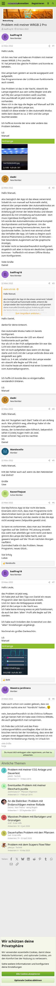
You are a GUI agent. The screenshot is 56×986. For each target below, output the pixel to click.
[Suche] (53, 3)
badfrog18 (8, 29)
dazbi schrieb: (9, 289)
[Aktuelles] (48, 3)
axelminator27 (14, 792)
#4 (53, 409)
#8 (53, 699)
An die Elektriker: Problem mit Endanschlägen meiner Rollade (26, 802)
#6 (53, 502)
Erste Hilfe (17, 823)
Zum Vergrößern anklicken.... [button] (28, 313)
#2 (53, 188)
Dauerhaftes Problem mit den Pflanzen (31, 832)
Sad (9, 835)
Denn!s (11, 807)
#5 (53, 460)
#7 (53, 582)
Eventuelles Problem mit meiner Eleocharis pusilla (27, 787)
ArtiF (10, 823)
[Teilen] (49, 46)
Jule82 (10, 776)
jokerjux (11, 847)
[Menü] (3, 3)
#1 (53, 46)
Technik (17, 776)
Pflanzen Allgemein (29, 792)
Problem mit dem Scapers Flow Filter (29, 844)
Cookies (33, 952)
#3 (53, 283)
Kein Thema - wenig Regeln (26, 807)
